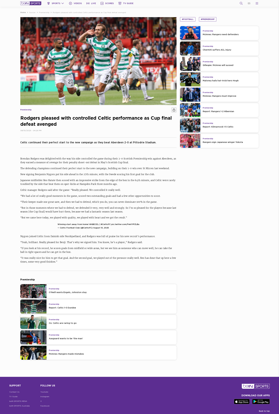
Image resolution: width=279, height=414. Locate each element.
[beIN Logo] (30, 3)
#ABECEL (94, 224)
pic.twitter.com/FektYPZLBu (125, 224)
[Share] (174, 110)
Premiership (44, 12)
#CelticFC (106, 224)
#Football (188, 19)
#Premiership (207, 19)
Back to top (264, 411)
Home (23, 12)
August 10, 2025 (101, 228)
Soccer (32, 12)
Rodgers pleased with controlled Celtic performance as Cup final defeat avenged (89, 12)
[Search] (241, 3)
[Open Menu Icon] (257, 3)
